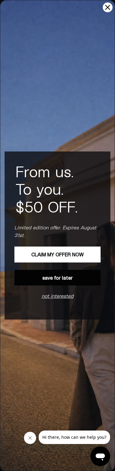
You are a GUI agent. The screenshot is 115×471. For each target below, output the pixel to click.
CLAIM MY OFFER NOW (57, 254)
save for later (57, 278)
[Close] (107, 7)
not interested (58, 296)
